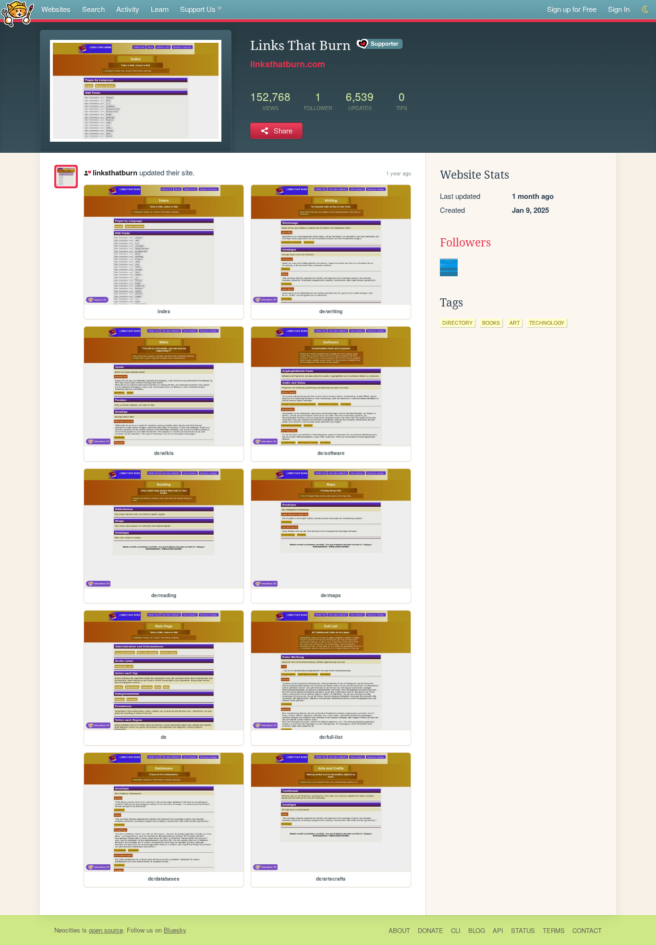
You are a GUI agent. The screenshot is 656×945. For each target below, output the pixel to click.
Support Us (198, 9)
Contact (587, 930)
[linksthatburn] (66, 176)
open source (106, 929)
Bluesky (175, 929)
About (399, 930)
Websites (56, 9)
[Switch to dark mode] (645, 9)
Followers (465, 242)
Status (523, 930)
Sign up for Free (571, 9)
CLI (456, 930)
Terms (554, 930)
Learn (160, 9)
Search (93, 9)
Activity (127, 9)
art (515, 322)
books (491, 322)
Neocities (67, 929)
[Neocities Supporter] (380, 44)
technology (546, 322)
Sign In (619, 9)
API (498, 930)
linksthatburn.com (287, 64)
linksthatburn (115, 172)
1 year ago (398, 173)
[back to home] (17, 13)
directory (457, 322)
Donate (430, 930)
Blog (476, 930)
